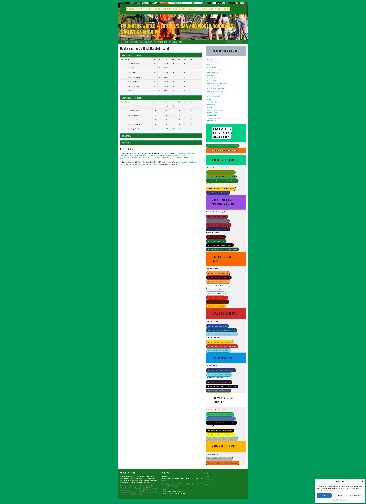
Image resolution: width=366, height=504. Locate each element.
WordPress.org (210, 485)
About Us (181, 42)
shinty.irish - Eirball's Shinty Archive (218, 193)
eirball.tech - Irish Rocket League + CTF (219, 459)
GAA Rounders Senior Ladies (216, 88)
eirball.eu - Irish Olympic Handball (217, 326)
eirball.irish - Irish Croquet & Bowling (218, 390)
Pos (122, 59)
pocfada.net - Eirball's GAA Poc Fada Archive (221, 188)
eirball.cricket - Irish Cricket (216, 306)
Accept (324, 495)
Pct (166, 59)
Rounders (210, 107)
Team (127, 59)
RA (185, 59)
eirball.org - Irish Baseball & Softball (218, 229)
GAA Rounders (134, 42)
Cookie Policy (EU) (212, 72)
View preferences (355, 495)
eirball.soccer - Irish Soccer (216, 293)
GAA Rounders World (213, 96)
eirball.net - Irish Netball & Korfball (218, 273)
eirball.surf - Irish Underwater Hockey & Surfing (222, 334)
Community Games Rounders (147, 42)
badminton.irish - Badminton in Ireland (219, 374)
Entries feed (209, 479)
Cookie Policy (335, 500)
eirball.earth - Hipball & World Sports (218, 350)
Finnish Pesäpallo (212, 78)
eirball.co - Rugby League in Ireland (218, 281)
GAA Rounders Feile (213, 86)
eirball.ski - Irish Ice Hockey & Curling (219, 225)
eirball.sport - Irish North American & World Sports (223, 145)
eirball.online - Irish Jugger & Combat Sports (221, 418)
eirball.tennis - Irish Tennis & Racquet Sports (221, 370)
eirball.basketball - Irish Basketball (218, 221)
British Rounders (212, 67)
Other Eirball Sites (212, 102)
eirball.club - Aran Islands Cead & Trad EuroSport (222, 346)
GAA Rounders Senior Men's (215, 91)
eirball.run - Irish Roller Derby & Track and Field (221, 423)
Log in (207, 476)
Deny (340, 495)
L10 (191, 59)
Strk (198, 59)
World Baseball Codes (213, 118)
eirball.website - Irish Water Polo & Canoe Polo (221, 330)
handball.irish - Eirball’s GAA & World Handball (221, 177)
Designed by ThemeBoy (241, 500)
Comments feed (211, 482)
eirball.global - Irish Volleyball (216, 241)
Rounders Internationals (214, 110)
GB (173, 59)
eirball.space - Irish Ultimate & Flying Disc (220, 245)
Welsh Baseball (211, 115)
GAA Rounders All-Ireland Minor (217, 83)
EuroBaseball (173, 42)
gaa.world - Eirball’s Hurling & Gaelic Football (221, 172)
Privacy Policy (343, 500)
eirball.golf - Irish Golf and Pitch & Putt (219, 382)
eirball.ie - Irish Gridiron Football (217, 216)
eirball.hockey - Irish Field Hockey (217, 302)
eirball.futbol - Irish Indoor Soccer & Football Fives (222, 249)
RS (179, 59)
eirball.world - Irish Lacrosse (216, 237)
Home (121, 42)
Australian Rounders (213, 62)
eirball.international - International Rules (220, 342)
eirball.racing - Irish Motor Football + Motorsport (222, 439)
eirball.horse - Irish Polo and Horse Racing (220, 430)
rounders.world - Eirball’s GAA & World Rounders (222, 181)
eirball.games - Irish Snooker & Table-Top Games (222, 386)
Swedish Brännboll (212, 112)
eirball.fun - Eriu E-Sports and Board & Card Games (222, 463)
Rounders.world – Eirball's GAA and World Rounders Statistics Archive (177, 28)
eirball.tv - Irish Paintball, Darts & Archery (220, 414)
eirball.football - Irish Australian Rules (219, 277)
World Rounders (162, 42)
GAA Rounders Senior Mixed (215, 94)
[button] (362, 481)
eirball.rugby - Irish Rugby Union (217, 298)
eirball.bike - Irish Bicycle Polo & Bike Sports (220, 435)
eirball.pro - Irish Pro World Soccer (218, 286)
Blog (126, 42)
